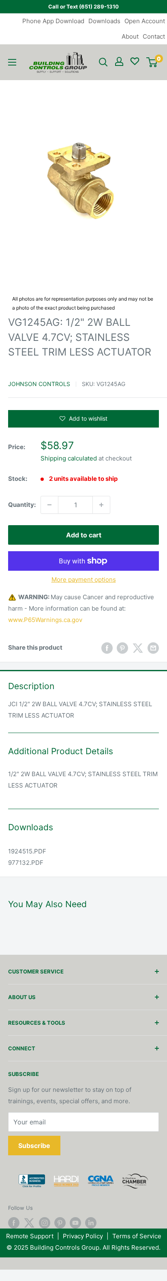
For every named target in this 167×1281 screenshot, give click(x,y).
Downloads (104, 21)
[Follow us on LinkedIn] (90, 1223)
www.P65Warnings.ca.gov (45, 620)
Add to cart (83, 535)
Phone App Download (53, 21)
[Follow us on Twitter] (29, 1223)
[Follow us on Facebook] (13, 1223)
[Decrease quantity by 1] (49, 504)
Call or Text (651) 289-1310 (83, 6)
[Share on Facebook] (107, 648)
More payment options (83, 579)
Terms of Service (136, 1236)
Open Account (144, 21)
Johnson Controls (39, 383)
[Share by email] (153, 648)
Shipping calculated (69, 458)
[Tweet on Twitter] (137, 648)
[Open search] (103, 62)
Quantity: (22, 504)
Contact (154, 36)
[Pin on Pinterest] (122, 648)
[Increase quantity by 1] (101, 504)
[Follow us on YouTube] (75, 1223)
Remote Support (30, 1236)
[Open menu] (12, 62)
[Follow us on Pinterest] (60, 1223)
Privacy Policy (83, 1236)
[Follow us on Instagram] (44, 1223)
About (130, 36)
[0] (151, 62)
